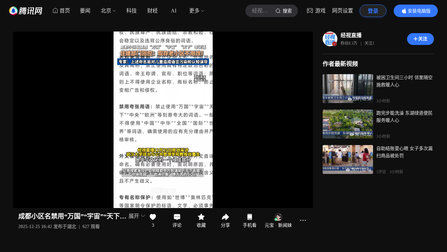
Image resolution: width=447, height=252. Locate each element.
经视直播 (351, 35)
